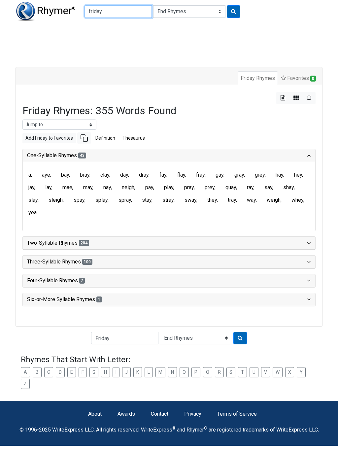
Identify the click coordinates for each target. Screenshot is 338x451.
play (168, 187)
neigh (128, 187)
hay (279, 175)
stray (168, 200)
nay (107, 187)
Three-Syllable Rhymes (59, 262)
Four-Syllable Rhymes (55, 280)
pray (189, 187)
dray (144, 175)
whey (297, 200)
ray (250, 187)
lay (48, 187)
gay (219, 175)
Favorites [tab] (300, 78)
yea (32, 212)
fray (200, 175)
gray (239, 175)
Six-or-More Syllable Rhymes (63, 299)
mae (67, 187)
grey (260, 175)
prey (210, 187)
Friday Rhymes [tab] (258, 78)
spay (79, 200)
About (95, 414)
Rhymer (56, 10)
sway (190, 200)
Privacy (192, 414)
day (124, 175)
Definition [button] (105, 138)
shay (288, 187)
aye (46, 175)
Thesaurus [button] (133, 138)
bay (65, 175)
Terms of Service (237, 414)
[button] (84, 138)
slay (33, 200)
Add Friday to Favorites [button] (49, 138)
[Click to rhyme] (233, 11)
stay (147, 200)
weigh (274, 200)
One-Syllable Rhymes (55, 155)
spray (124, 200)
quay (230, 187)
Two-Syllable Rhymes (57, 243)
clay (104, 175)
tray (232, 200)
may (87, 187)
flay (181, 175)
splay (101, 200)
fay (162, 175)
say (268, 187)
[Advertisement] (169, 43)
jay (31, 187)
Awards (126, 414)
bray (84, 175)
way (251, 200)
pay (149, 187)
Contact (159, 414)
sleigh (56, 200)
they (212, 200)
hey (298, 175)
